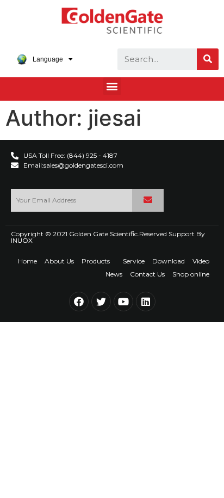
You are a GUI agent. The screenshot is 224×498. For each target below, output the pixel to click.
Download (168, 261)
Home (27, 261)
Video (200, 261)
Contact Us (147, 274)
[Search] (208, 59)
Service (134, 261)
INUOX (22, 240)
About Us (59, 261)
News (113, 274)
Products (96, 261)
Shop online (190, 274)
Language (48, 59)
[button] (112, 86)
